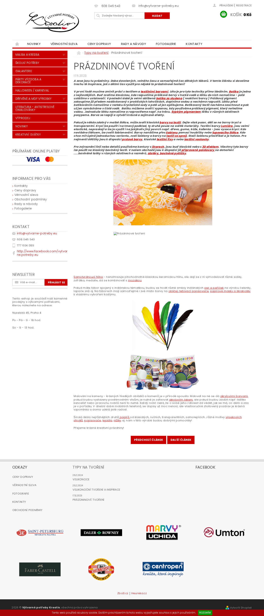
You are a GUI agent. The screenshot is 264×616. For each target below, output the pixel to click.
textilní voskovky (196, 139)
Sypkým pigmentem (186, 112)
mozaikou (135, 280)
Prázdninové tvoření (88, 500)
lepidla (107, 420)
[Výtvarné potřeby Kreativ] (52, 22)
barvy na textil (170, 122)
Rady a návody (133, 44)
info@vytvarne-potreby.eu (37, 233)
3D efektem (210, 147)
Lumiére (226, 126)
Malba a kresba (27, 55)
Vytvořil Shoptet (241, 607)
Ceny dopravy (99, 44)
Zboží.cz (122, 593)
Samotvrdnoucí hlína (88, 277)
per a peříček (214, 288)
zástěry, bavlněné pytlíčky (167, 153)
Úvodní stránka (17, 43)
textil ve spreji (176, 136)
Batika (233, 92)
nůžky (117, 420)
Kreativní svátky (28, 134)
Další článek (181, 440)
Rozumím (205, 612)
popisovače (92, 420)
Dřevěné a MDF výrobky (33, 99)
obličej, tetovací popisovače (189, 291)
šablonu (172, 132)
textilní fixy (165, 139)
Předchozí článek (148, 440)
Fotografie (20, 494)
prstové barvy (132, 139)
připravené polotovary (198, 150)
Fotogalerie (166, 44)
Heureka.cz (139, 593)
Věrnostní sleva (64, 44)
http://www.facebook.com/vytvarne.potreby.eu (42, 253)
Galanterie (23, 71)
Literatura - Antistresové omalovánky (35, 108)
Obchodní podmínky (30, 199)
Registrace (244, 5)
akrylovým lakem (181, 400)
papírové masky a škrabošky (230, 291)
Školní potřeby (27, 63)
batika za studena (169, 98)
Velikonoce (81, 479)
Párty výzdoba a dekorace (28, 80)
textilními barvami (154, 92)
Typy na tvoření (88, 467)
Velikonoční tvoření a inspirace (96, 490)
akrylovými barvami (234, 396)
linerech (157, 147)
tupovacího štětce (225, 132)
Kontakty (194, 44)
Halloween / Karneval (32, 90)
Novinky (34, 44)
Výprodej (22, 118)
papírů (124, 417)
